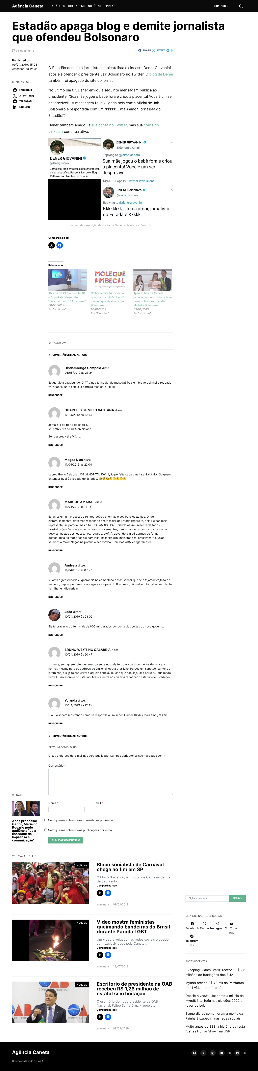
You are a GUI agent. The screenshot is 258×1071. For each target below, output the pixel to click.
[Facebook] (194, 1053)
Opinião (109, 5)
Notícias (94, 5)
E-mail (98, 803)
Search (237, 898)
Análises (58, 5)
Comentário (57, 765)
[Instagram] (213, 1053)
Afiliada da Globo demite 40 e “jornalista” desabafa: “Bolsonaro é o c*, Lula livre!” (67, 297)
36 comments (25, 50)
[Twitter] (203, 1053)
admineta (103, 904)
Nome (53, 803)
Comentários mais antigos (69, 354)
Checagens (76, 5)
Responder (55, 395)
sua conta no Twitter (109, 125)
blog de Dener (161, 74)
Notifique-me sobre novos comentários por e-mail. (81, 820)
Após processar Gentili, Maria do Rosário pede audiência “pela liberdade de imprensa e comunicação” (24, 830)
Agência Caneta (28, 6)
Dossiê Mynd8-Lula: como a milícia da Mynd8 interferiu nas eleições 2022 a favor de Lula (214, 1000)
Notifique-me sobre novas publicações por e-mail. (81, 830)
